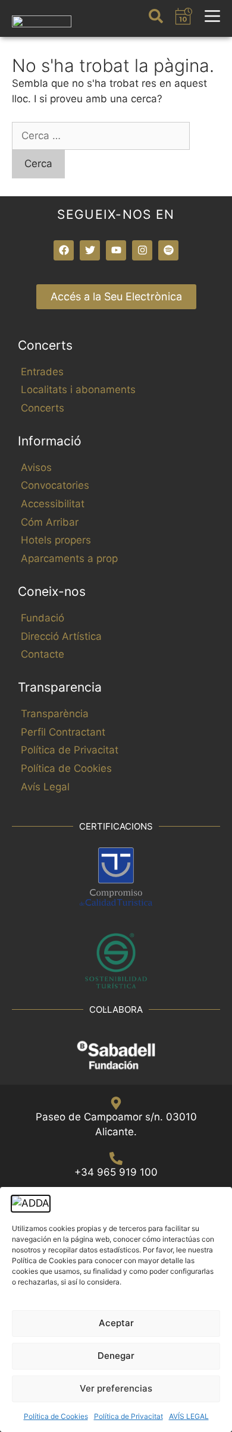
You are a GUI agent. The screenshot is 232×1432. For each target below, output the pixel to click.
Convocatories (55, 485)
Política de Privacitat (128, 1416)
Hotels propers (56, 540)
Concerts (42, 408)
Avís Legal (45, 787)
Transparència (55, 714)
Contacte (42, 654)
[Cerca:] (101, 136)
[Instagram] (142, 250)
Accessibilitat (52, 504)
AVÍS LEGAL (189, 1416)
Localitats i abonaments (78, 389)
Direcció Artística (61, 636)
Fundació (42, 618)
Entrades (42, 372)
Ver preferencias (116, 1388)
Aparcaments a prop (69, 558)
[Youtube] (116, 250)
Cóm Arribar (50, 522)
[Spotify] (168, 250)
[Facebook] (64, 250)
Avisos (36, 467)
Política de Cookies (56, 1416)
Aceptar (116, 1323)
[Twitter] (90, 250)
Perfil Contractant (63, 732)
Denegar (116, 1355)
